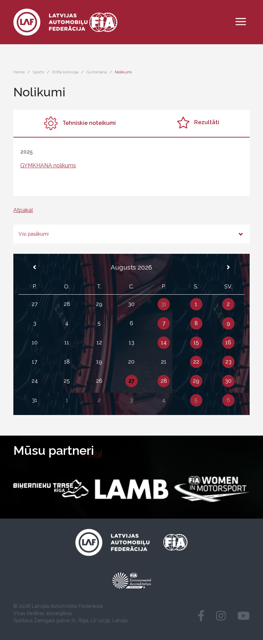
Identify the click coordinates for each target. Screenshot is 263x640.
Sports (38, 72)
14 (164, 342)
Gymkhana (96, 72)
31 (163, 304)
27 (131, 381)
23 (228, 361)
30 (228, 381)
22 (196, 361)
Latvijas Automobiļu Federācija (67, 606)
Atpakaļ (23, 210)
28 (164, 381)
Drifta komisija (65, 72)
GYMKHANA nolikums (48, 165)
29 (196, 381)
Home (19, 72)
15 (196, 342)
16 (228, 342)
